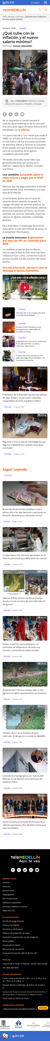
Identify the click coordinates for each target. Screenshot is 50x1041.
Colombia (19, 16)
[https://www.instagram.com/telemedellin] (31, 870)
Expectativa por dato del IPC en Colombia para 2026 (24, 240)
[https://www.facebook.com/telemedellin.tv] (13, 870)
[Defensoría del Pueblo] (6, 1024)
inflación (25, 129)
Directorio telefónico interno (15, 906)
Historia (6, 882)
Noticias (11, 16)
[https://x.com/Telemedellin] (19, 870)
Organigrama (8, 894)
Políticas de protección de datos (16, 933)
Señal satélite (8, 941)
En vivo (44, 1008)
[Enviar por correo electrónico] (22, 114)
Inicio (5, 16)
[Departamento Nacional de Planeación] (36, 1024)
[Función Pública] (21, 1024)
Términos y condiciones (13, 929)
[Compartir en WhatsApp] (16, 114)
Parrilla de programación (13, 921)
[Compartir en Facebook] (5, 114)
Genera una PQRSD (11, 925)
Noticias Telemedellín (22, 46)
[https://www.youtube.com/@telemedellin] (37, 870)
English (36, 2)
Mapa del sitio (9, 910)
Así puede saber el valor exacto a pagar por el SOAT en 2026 (23, 178)
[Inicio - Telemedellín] (14, 9)
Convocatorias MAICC (12, 945)
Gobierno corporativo (12, 902)
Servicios (6, 886)
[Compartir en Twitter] (10, 114)
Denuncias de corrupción (13, 949)
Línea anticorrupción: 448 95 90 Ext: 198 (20, 953)
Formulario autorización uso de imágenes (20, 937)
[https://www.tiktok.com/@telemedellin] (25, 870)
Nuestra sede (8, 890)
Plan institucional (10, 898)
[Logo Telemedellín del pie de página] (25, 858)
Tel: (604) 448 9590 (10, 967)
